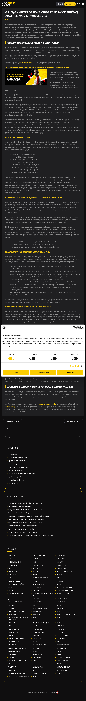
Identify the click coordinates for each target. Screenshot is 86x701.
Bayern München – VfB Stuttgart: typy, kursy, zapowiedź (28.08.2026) (30, 535)
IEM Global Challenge (65, 590)
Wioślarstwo (38, 667)
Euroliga (36, 575)
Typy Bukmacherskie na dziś (17, 461)
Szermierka (37, 658)
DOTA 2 (35, 568)
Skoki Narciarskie (63, 645)
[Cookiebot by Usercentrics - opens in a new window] (74, 327)
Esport (35, 571)
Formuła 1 (36, 581)
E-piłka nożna (62, 568)
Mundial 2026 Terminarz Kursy (18, 457)
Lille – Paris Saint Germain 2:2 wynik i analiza (22, 532)
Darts (10, 568)
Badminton (61, 556)
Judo (10, 599)
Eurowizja (60, 575)
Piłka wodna (13, 632)
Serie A (59, 642)
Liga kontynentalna (16, 611)
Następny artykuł (74, 421)
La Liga (11, 608)
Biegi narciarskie (14, 562)
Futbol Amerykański (16, 584)
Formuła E (60, 581)
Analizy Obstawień (40, 556)
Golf (10, 587)
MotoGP (60, 618)
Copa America (38, 565)
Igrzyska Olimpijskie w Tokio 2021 (43, 594)
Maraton (36, 614)
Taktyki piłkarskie (63, 658)
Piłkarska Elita (38, 632)
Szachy (11, 658)
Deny (16, 372)
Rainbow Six (37, 638)
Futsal (59, 584)
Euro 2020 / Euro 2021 (64, 571)
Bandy (10, 559)
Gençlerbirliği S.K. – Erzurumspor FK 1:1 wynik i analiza (25, 510)
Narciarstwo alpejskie (41, 623)
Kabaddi (36, 599)
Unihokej (60, 664)
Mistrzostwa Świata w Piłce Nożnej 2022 (19, 619)
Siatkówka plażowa (40, 645)
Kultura (60, 605)
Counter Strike (62, 565)
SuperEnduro (38, 654)
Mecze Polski (12, 454)
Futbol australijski (40, 584)
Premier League (62, 635)
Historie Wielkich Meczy (66, 587)
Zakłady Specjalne (39, 673)
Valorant (12, 667)
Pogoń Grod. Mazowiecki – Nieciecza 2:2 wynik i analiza (26, 519)
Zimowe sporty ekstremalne (19, 676)
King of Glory (62, 599)
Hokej (10, 590)
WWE (34, 670)
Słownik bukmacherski (17, 648)
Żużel (35, 676)
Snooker (36, 648)
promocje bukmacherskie (47, 404)
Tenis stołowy (62, 661)
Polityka (36, 635)
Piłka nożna (37, 629)
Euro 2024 (8, 19)
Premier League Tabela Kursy (18, 464)
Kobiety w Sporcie (15, 602)
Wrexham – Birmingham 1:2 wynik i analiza (22, 513)
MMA (34, 618)
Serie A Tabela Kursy (15, 483)
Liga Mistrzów (38, 611)
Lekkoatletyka (62, 608)
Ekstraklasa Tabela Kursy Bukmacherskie (21, 474)
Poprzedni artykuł (12, 421)
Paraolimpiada (14, 629)
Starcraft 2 (61, 651)
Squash (35, 651)
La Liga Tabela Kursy (15, 470)
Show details (74, 366)
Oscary (35, 626)
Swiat (59, 654)
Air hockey (12, 556)
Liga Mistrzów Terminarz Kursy (18, 467)
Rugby (35, 642)
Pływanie (11, 635)
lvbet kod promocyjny (26, 63)
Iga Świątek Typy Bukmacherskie (19, 477)
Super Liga (12, 654)
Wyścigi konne (62, 670)
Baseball (36, 559)
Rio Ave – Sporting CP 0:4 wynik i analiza (21, 529)
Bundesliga (12, 565)
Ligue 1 (59, 611)
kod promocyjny (10, 407)
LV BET (6, 5)
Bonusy (59, 562)
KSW (34, 605)
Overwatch (61, 626)
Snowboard (61, 648)
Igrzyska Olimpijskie (15, 594)
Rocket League (14, 642)
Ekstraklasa (13, 571)
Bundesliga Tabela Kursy (16, 480)
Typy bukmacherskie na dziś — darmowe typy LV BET (26, 503)
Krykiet (11, 605)
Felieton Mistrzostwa (41, 578)
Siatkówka (12, 645)
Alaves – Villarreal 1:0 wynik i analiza (19, 506)
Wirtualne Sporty (63, 667)
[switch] (32, 358)
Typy (10, 664)
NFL (9, 626)
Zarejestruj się (70, 4)
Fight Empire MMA (15, 581)
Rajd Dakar (61, 638)
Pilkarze (60, 632)
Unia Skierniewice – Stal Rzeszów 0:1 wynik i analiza (25, 522)
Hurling (36, 590)
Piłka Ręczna (61, 629)
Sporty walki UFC (15, 651)
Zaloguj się (60, 4)
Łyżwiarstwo (13, 614)
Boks (34, 562)
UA (33, 664)
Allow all (70, 372)
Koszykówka (61, 602)
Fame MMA (12, 578)
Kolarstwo (37, 602)
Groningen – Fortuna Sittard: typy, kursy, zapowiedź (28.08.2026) (29, 516)
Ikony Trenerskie (63, 594)
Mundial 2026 (13, 623)
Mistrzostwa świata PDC (66, 614)
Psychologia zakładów (17, 638)
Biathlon (60, 559)
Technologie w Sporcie (17, 661)
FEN (58, 578)
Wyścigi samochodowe (17, 673)
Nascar (59, 623)
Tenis (34, 661)
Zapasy (59, 673)
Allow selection (43, 372)
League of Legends (40, 608)
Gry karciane (37, 587)
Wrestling (12, 670)
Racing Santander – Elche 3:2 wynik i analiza (22, 526)
